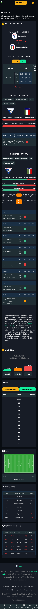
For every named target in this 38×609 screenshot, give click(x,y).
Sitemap (32, 590)
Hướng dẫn (6, 586)
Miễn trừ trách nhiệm (16, 590)
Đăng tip (19, 3)
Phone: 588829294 (19, 600)
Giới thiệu (6, 590)
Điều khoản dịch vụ (29, 586)
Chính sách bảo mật (16, 586)
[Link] (6, 2)
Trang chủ (6, 12)
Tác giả (26, 590)
